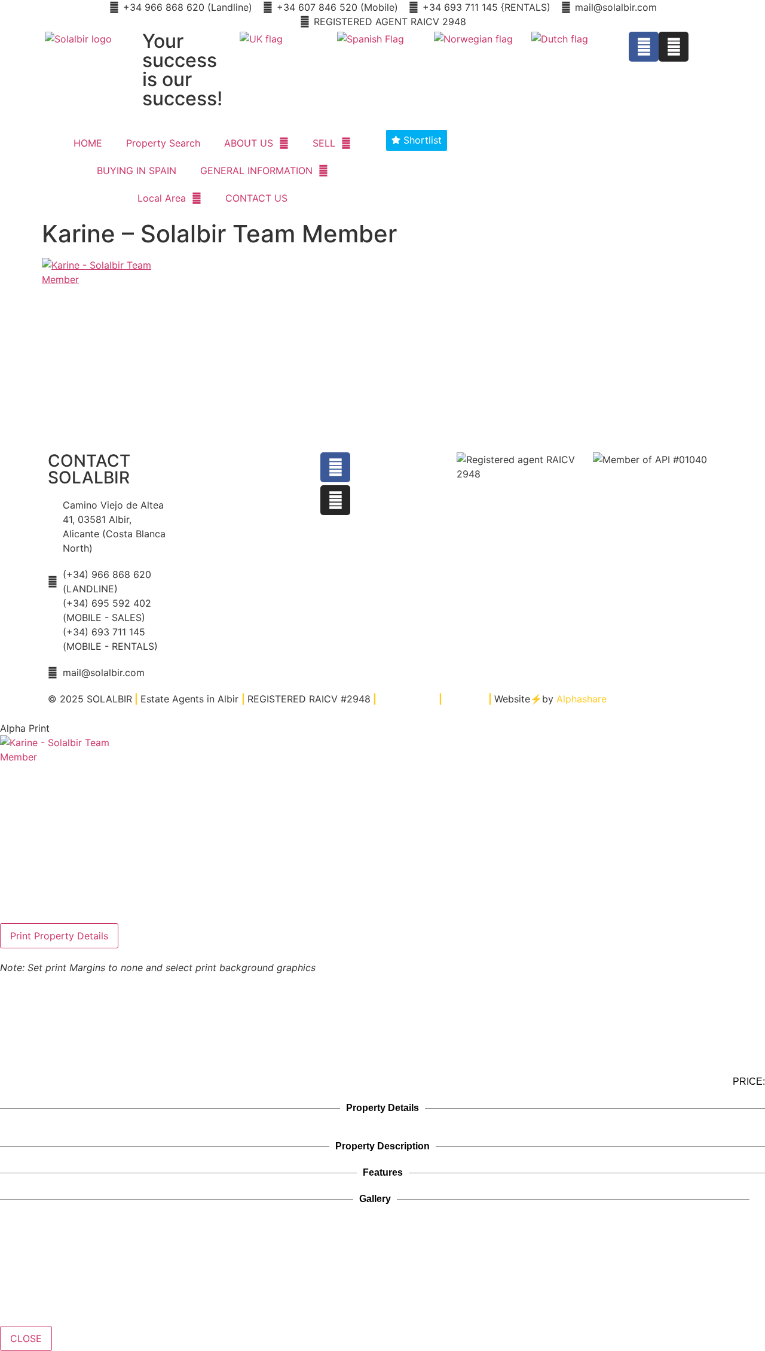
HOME (88, 143)
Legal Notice (407, 699)
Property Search (163, 143)
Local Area (161, 198)
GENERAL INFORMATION (256, 171)
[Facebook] (644, 47)
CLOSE (26, 1338)
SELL (324, 143)
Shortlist (421, 140)
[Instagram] (673, 47)
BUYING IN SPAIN (136, 171)
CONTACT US (256, 198)
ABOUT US (248, 143)
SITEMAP (465, 699)
